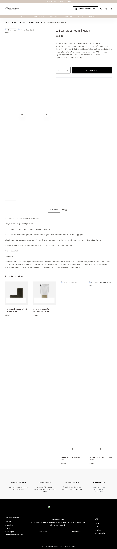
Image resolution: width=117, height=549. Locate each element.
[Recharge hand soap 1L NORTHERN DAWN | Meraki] (44, 293)
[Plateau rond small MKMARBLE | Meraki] (72, 367)
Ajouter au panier (92, 70)
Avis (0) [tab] (64, 210)
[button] (16, 300)
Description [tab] (54, 210)
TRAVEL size (53, 16)
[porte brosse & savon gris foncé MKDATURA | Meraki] (16, 293)
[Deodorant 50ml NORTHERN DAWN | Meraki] (100, 367)
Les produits (37, 16)
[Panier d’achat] (111, 9)
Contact (92, 16)
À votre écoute (99, 482)
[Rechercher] (101, 9)
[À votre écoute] (99, 477)
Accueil (24, 16)
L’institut (80, 16)
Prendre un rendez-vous (87, 9)
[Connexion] (106, 9)
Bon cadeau (67, 16)
